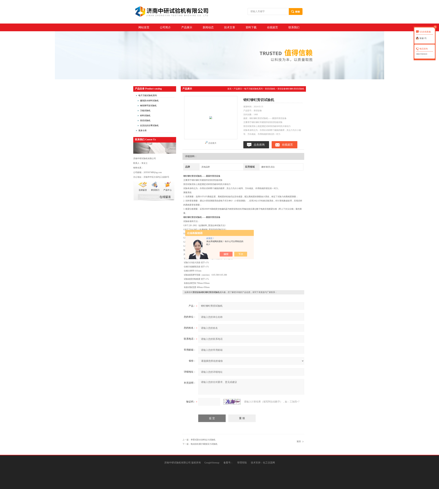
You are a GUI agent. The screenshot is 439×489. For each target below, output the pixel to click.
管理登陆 (242, 462)
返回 (299, 441)
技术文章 (229, 27)
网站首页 (143, 27)
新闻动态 (208, 27)
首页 (229, 89)
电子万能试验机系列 (147, 95)
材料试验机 (145, 115)
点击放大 (212, 143)
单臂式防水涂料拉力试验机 (203, 440)
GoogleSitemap (211, 462)
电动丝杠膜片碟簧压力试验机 (204, 444)
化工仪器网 (269, 462)
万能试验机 (145, 110)
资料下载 (251, 27)
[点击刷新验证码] (232, 402)
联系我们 (293, 27)
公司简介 (165, 27)
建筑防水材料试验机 (149, 100)
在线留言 (272, 27)
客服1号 (423, 38)
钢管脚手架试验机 (148, 105)
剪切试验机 (145, 120)
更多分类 (142, 130)
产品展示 (186, 27)
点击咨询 (259, 144)
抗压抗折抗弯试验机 (149, 125)
